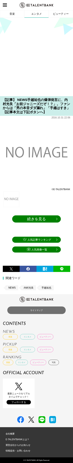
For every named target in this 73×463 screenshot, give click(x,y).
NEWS (12, 287)
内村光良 (29, 287)
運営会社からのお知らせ (18, 445)
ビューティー (61, 13)
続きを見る (36, 219)
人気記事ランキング (39, 239)
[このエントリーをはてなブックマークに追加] (44, 269)
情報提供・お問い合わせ (18, 450)
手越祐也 (46, 287)
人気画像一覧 (39, 249)
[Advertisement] (36, 58)
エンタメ (36, 13)
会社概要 (10, 433)
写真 (54, 362)
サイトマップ (36, 310)
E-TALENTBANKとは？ (17, 439)
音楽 (12, 13)
